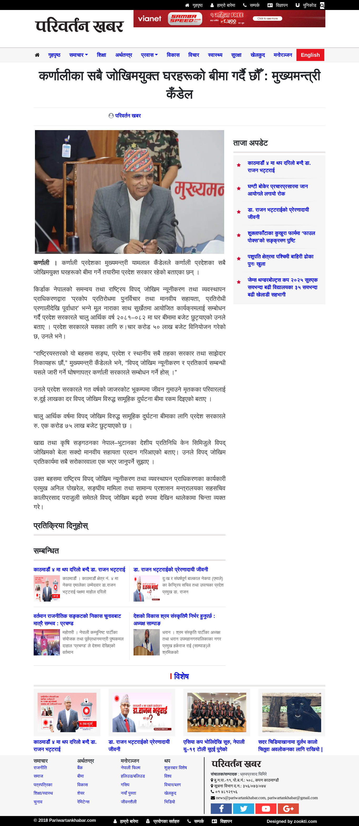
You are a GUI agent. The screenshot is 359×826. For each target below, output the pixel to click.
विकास (173, 55)
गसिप (125, 784)
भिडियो (169, 801)
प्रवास (147, 55)
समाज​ (38, 776)
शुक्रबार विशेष (175, 767)
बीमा (80, 776)
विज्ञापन (281, 5)
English (310, 55)
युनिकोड (309, 5)
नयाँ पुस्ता (128, 793)
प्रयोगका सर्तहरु (166, 821)
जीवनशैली (129, 801)
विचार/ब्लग (172, 784)
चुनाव (38, 801)
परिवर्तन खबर (128, 116)
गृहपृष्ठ (197, 5)
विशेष (181, 676)
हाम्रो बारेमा (225, 5)
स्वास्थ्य (215, 55)
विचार (193, 55)
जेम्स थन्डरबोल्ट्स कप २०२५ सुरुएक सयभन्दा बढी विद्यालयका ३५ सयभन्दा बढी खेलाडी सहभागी (283, 287)
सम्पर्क (254, 5)
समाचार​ (76, 55)
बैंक (80, 767)
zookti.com (305, 821)
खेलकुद (258, 55)
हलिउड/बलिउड (133, 776)
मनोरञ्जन (283, 55)
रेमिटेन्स (83, 801)
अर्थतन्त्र (123, 55)
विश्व (167, 776)
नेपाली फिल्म (130, 767)
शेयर (80, 793)
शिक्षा (101, 55)
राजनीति (40, 767)
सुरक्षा (236, 55)
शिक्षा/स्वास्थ (43, 793)
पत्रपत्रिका (43, 784)
